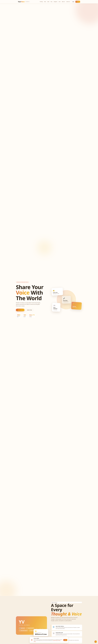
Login (73, 1)
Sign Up (77, 1)
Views (45, 1)
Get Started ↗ (20, 309)
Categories (55, 1)
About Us (63, 1)
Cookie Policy (55, 640)
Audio (48, 1)
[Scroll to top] (96, 642)
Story (51, 1)
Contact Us (68, 1)
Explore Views (29, 309)
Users (60, 1)
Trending (41, 1)
